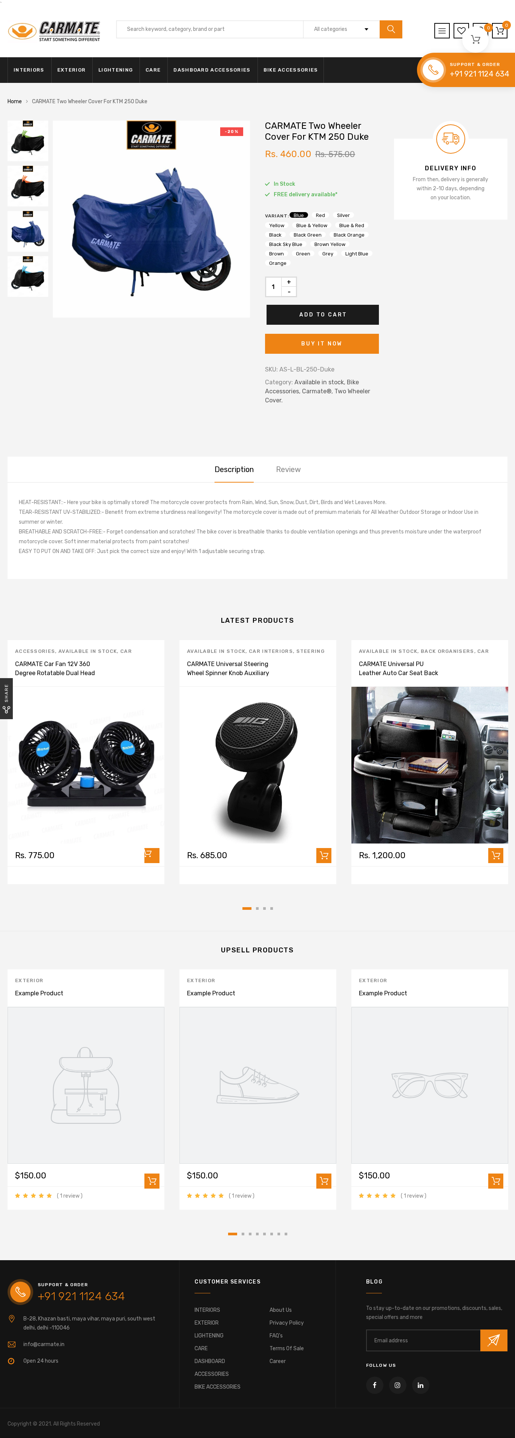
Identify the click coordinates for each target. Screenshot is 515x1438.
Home (15, 101)
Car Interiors (271, 651)
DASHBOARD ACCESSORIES (211, 70)
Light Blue (356, 253)
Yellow (276, 225)
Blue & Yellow (311, 225)
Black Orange (349, 234)
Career (278, 1361)
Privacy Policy (287, 1323)
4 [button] (271, 908)
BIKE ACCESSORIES (291, 70)
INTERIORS (29, 70)
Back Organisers (447, 651)
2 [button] (257, 908)
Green (303, 253)
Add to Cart (323, 315)
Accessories (35, 651)
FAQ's (276, 1336)
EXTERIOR (71, 70)
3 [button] (264, 908)
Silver (343, 215)
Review (288, 469)
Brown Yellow (329, 244)
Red (320, 215)
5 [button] (264, 1234)
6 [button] (271, 1234)
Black (275, 234)
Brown (276, 253)
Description (234, 469)
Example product (39, 993)
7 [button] (278, 1234)
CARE (153, 70)
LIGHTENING (115, 70)
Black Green (308, 234)
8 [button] (286, 1234)
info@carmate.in (43, 1344)
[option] (151, 219)
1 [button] (246, 908)
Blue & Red (351, 225)
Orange (278, 263)
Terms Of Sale (287, 1348)
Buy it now (321, 344)
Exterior (29, 980)
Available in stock (87, 651)
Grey (327, 253)
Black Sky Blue (285, 244)
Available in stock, (319, 382)
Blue (299, 215)
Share (6, 693)
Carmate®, (317, 391)
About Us (281, 1310)
